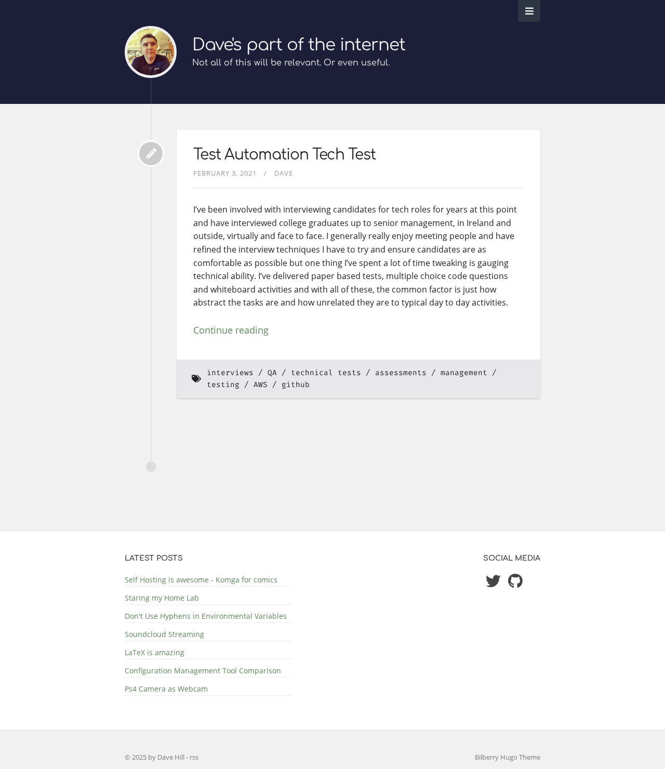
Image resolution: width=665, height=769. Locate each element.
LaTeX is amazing (154, 652)
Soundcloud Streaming (164, 634)
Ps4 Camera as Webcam (166, 689)
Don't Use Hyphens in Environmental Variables (206, 616)
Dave (283, 173)
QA (272, 373)
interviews (230, 373)
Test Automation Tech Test (284, 155)
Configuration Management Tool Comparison (203, 670)
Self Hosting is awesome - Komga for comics (201, 580)
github (296, 385)
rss (194, 757)
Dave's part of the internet (298, 45)
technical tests (326, 373)
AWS (261, 385)
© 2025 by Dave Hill (155, 757)
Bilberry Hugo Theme (507, 757)
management (464, 373)
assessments (401, 373)
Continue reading (231, 330)
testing (223, 385)
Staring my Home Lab (162, 598)
